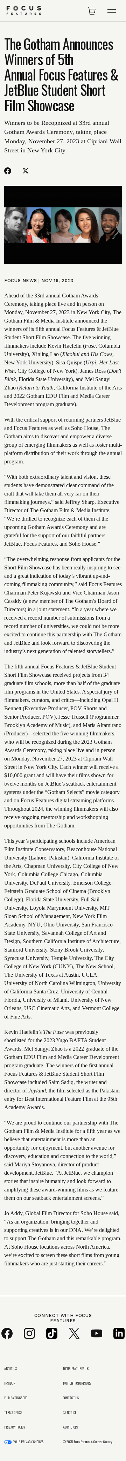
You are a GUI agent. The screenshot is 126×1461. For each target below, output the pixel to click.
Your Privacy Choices (28, 1442)
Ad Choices (70, 1427)
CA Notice (69, 1412)
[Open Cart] (92, 10)
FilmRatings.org (16, 1398)
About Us (10, 1368)
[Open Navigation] (112, 11)
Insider (9, 1383)
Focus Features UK (76, 1368)
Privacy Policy (14, 1427)
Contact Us (71, 1398)
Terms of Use (13, 1412)
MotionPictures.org (77, 1383)
